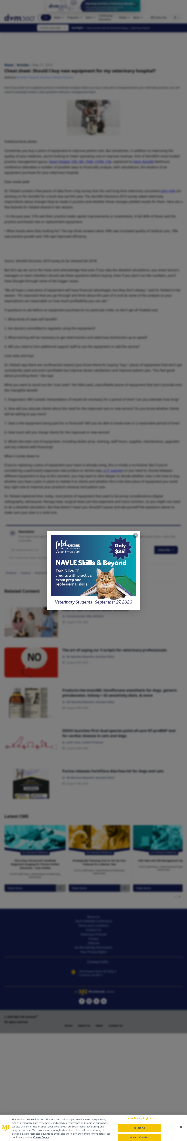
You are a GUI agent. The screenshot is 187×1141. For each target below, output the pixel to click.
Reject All (139, 1127)
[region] (93, 1127)
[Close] (181, 1127)
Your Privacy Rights (139, 1118)
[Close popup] (135, 535)
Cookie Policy (41, 1137)
